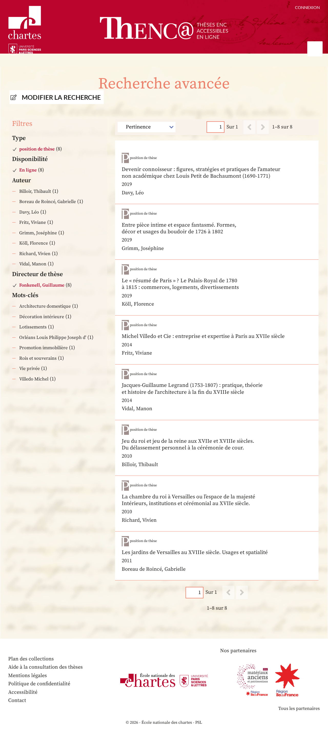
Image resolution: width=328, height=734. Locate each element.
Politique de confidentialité (39, 684)
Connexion (307, 7)
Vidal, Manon (32, 264)
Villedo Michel (33, 379)
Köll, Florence (33, 243)
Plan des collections (31, 659)
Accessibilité (22, 692)
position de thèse (37, 149)
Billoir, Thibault (35, 191)
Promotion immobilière (43, 348)
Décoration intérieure (41, 317)
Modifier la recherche (61, 97)
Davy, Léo (29, 212)
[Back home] (164, 28)
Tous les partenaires (299, 708)
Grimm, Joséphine (38, 233)
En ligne (28, 170)
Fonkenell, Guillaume (41, 285)
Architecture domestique (45, 306)
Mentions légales (27, 675)
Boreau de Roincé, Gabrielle (47, 202)
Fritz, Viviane (32, 222)
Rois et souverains (38, 358)
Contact (17, 700)
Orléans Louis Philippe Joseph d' (52, 337)
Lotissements (33, 327)
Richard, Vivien (34, 254)
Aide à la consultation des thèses (45, 667)
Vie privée (29, 368)
